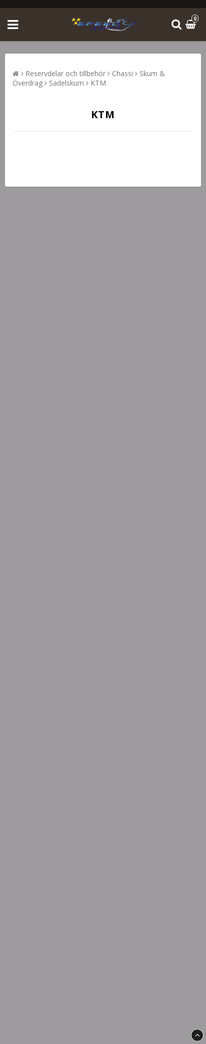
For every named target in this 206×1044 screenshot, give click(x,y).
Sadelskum (66, 83)
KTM (98, 83)
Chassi (122, 73)
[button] (192, 25)
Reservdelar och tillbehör (66, 73)
